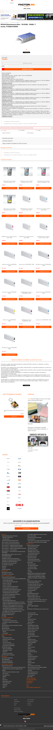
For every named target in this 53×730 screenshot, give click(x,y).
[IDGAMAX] (19, 508)
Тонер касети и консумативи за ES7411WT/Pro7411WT (39, 540)
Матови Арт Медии (32, 564)
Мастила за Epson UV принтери (9, 597)
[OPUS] (8, 490)
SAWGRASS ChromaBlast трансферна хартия (37, 578)
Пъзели (29, 645)
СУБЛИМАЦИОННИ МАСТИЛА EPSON (10, 592)
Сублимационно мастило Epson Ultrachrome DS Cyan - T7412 (26, 182)
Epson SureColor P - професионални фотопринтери (12, 545)
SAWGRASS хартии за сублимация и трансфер (36, 573)
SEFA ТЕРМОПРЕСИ (6, 659)
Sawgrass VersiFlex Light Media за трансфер (36, 576)
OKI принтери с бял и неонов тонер (9, 563)
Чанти (4, 687)
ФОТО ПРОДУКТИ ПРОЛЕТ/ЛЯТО (33, 687)
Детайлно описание (7, 138)
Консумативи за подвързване (9, 645)
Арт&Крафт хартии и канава (33, 551)
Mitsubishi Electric (6, 539)
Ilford (28, 579)
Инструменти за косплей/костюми (10, 620)
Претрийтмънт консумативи (8, 574)
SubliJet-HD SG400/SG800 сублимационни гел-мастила (13, 602)
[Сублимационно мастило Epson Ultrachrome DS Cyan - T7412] (26, 171)
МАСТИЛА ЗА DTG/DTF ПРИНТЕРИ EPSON (11, 591)
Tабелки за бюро (31, 659)
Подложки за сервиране (33, 640)
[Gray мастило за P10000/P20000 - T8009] (26, 255)
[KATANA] (19, 462)
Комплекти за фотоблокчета (8, 644)
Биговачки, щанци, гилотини (8, 639)
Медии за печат (30, 543)
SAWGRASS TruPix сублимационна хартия (36, 574)
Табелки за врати (31, 662)
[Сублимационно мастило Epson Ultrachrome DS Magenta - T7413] (43, 171)
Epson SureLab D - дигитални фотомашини (10, 542)
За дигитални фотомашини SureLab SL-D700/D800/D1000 (14, 578)
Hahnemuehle (30, 562)
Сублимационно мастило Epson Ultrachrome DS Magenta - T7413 (43, 182)
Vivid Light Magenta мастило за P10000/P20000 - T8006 (26, 293)
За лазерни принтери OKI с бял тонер (35, 584)
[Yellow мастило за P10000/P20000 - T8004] (9, 310)
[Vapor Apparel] (19, 469)
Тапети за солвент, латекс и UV (34, 598)
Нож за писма (30, 620)
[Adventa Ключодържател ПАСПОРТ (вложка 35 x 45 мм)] (14, 403)
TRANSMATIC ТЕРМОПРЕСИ (7, 662)
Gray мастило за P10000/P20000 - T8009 (26, 264)
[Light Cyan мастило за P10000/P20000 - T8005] (43, 282)
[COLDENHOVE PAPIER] (8, 480)
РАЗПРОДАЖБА (29, 681)
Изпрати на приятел (6, 132)
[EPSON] (19, 458)
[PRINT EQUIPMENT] (8, 505)
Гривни (29, 653)
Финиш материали (31, 590)
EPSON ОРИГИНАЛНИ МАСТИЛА (8, 577)
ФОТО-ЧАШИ (29, 676)
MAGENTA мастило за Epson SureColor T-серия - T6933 (9, 237)
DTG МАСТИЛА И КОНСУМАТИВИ (34, 537)
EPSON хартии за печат (32, 556)
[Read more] (39, 412)
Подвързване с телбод (7, 650)
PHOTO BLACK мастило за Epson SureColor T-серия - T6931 (26, 209)
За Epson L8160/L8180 (7, 585)
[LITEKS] (8, 476)
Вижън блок (5, 679)
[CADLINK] (19, 497)
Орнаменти (30, 654)
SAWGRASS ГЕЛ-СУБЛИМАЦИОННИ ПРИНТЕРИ (11, 560)
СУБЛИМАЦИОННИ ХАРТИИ (33, 593)
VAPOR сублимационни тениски (8, 612)
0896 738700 (27, 8)
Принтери (7, 22)
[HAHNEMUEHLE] (8, 465)
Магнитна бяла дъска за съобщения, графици (37, 667)
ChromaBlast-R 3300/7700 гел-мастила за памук (37, 534)
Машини (4, 631)
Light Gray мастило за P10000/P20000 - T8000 (9, 265)
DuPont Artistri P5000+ (31, 536)
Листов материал (31, 634)
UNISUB (28, 637)
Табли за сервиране (32, 642)
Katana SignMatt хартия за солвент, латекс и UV (37, 599)
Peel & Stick (5, 651)
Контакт (29, 703)
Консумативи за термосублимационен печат (36, 601)
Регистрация (30, 701)
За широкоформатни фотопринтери (10, 588)
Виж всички (30, 451)
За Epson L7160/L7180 (7, 583)
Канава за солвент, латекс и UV (34, 596)
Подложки (5, 685)
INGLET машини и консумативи (8, 630)
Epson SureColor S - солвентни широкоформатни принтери (14, 548)
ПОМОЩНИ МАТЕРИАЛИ (7, 661)
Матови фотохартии (32, 548)
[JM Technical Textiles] (19, 472)
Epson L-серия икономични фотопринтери (10, 543)
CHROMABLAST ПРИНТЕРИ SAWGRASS (9, 561)
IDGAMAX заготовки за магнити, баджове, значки (13, 668)
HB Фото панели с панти (33, 630)
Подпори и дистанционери (33, 636)
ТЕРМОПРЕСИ (4, 656)
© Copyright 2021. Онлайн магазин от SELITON (26, 729)
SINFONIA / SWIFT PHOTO (8, 537)
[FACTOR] (8, 458)
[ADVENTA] (8, 487)
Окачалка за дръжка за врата (34, 668)
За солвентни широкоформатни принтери (11, 594)
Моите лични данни (48, 726)
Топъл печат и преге (7, 642)
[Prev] (2, 18)
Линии (29, 617)
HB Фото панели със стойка (33, 628)
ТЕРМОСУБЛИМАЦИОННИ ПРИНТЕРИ (10, 536)
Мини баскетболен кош (33, 673)
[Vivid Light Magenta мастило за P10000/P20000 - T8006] (26, 282)
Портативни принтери (6, 557)
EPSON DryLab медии (32, 557)
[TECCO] (19, 480)
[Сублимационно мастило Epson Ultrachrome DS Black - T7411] (9, 171)
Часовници (30, 644)
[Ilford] (19, 465)
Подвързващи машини (7, 637)
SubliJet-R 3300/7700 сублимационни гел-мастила (12, 608)
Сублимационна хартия (33, 554)
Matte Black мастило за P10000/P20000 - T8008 (43, 265)
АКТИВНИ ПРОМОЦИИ (31, 679)
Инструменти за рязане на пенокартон (11, 622)
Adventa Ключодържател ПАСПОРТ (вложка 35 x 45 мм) (14, 411)
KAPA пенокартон (5, 626)
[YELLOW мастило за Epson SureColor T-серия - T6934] (26, 227)
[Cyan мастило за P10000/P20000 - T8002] (43, 310)
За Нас (15, 703)
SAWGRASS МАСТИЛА (6, 598)
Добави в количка (10, 188)
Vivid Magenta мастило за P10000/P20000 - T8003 (26, 320)
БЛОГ (27, 685)
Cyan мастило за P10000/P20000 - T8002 (43, 319)
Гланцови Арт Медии (32, 567)
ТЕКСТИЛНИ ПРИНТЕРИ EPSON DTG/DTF (10, 540)
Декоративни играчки (7, 681)
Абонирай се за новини (33, 449)
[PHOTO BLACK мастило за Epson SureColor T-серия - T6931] (26, 199)
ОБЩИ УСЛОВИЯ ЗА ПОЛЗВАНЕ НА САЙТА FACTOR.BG (14, 143)
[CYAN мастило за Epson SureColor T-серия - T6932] (43, 199)
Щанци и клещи (31, 622)
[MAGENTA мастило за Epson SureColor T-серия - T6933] (9, 227)
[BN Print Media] (19, 476)
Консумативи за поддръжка (15, 22)
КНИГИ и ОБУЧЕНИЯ (30, 678)
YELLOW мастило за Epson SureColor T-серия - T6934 (26, 237)
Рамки (4, 678)
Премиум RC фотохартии (33, 546)
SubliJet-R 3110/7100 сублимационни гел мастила (12, 605)
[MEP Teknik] (19, 501)
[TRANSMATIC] (8, 494)
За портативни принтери (8, 580)
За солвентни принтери (32, 588)
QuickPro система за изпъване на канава (11, 672)
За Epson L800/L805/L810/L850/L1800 (10, 581)
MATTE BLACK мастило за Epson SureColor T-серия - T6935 (43, 237)
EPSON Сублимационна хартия (34, 560)
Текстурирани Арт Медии (33, 565)
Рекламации (17, 701)
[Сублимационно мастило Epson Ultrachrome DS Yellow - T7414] (9, 199)
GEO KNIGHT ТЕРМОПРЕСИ (7, 658)
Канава (29, 570)
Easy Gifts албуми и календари (8, 654)
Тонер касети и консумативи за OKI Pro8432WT (37, 542)
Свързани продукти (7, 141)
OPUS (3, 636)
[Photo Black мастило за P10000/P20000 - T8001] (9, 338)
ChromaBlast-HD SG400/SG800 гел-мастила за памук (13, 606)
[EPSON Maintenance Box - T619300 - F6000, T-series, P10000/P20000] (26, 38)
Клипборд (30, 670)
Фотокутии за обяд (31, 612)
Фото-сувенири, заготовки (7, 664)
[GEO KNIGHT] (19, 490)
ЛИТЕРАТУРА (29, 682)
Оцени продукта (30, 132)
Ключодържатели (6, 675)
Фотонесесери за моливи (33, 614)
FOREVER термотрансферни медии (34, 581)
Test (27, 684)
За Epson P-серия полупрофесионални (10, 586)
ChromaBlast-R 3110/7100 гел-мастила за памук (12, 611)
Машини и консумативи (8, 653)
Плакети (29, 648)
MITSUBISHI (30, 602)
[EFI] (8, 483)
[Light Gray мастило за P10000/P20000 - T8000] (9, 255)
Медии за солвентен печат (32, 595)
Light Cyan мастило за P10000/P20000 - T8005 (43, 293)
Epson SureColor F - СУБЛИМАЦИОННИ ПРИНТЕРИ (12, 546)
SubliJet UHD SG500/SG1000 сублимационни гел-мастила (14, 603)
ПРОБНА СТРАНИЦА (18, 711)
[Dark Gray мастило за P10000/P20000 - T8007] (9, 282)
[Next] (51, 18)
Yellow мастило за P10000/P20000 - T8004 (9, 320)
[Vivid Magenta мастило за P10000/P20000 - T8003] (26, 310)
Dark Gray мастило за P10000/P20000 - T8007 (9, 293)
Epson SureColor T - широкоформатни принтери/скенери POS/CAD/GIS (13, 552)
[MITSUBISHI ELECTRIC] (8, 508)
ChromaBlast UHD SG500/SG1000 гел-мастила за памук (13, 609)
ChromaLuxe (29, 623)
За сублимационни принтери (34, 587)
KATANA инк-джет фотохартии (33, 545)
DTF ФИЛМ (4, 616)
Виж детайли (14, 416)
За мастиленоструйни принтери (34, 585)
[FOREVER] (8, 469)
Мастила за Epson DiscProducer (9, 595)
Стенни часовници (6, 682)
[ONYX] (8, 501)
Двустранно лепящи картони (8, 614)
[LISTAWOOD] (19, 487)
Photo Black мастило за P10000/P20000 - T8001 (9, 348)
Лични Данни (17, 708)
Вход (15, 705)
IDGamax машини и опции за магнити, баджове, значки (14, 667)
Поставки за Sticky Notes (33, 656)
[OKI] (19, 505)
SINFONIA (30, 604)
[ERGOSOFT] (8, 497)
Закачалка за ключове (32, 651)
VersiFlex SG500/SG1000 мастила (9, 600)
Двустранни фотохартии (33, 550)
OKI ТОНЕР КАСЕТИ (31, 539)
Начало (2, 22)
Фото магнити (5, 673)
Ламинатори (5, 640)
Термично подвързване (7, 648)
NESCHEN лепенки (5, 628)
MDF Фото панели (31, 631)
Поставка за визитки (32, 658)
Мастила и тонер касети (6, 575)
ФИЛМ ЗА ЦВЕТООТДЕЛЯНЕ (32, 605)
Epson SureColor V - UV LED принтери (9, 550)
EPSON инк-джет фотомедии (33, 559)
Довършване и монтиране (7, 617)
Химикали (30, 616)
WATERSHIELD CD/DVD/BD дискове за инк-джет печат (38, 609)
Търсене (29, 705)
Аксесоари (4, 566)
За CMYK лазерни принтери (33, 582)
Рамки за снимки (31, 647)
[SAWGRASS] (8, 462)
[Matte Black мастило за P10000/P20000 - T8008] (43, 255)
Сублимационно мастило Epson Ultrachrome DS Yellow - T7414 (9, 209)
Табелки (29, 664)
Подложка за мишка (32, 619)
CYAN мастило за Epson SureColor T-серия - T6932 (43, 209)
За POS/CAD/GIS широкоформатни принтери (12, 589)
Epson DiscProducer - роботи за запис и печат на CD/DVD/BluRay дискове (12, 555)
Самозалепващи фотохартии (34, 553)
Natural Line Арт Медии (32, 568)
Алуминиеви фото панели (33, 625)
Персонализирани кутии (33, 672)
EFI (27, 607)
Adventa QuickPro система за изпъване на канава (12, 625)
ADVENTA (4, 670)
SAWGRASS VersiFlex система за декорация (10, 558)
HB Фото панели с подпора (33, 626)
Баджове (4, 676)
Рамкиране (4, 623)
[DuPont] (19, 494)
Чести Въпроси (30, 699)
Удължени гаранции (6, 569)
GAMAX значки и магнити (7, 665)
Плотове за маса (31, 633)
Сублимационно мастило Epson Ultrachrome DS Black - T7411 (9, 182)
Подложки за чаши (32, 639)
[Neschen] (8, 472)
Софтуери (4, 567)
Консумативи (5, 633)
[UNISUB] (19, 483)
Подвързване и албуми (6, 634)
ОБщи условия (17, 709)
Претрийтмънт (4, 571)
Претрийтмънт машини (7, 572)
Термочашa (5, 684)
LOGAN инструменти (6, 619)
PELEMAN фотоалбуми (6, 647)
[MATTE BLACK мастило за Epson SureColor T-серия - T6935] (43, 227)
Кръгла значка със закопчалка (34, 665)
